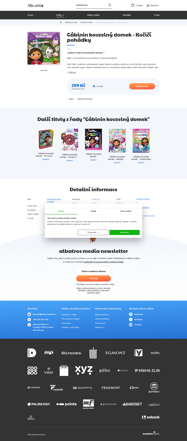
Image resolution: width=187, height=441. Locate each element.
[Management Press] (48, 353)
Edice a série (93, 15)
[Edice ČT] (134, 387)
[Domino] (31, 353)
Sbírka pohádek (142, 207)
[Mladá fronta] (88, 404)
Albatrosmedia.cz (102, 315)
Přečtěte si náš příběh (70, 327)
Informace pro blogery (70, 319)
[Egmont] (115, 353)
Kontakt (127, 15)
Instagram (138, 314)
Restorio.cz (99, 327)
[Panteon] (154, 387)
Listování (43, 70)
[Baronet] (132, 404)
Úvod (30, 15)
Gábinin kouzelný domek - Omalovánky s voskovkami (70, 157)
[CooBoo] (32, 370)
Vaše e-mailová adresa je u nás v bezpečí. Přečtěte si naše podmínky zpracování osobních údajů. (93, 290)
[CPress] (122, 370)
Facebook (138, 319)
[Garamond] (108, 404)
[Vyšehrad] (33, 387)
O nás (157, 15)
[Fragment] (111, 387)
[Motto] (155, 353)
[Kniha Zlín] (147, 370)
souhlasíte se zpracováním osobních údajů (103, 262)
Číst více (72, 72)
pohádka (50, 202)
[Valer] (93, 353)
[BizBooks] (71, 353)
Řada (71, 99)
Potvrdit (93, 278)
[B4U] (82, 387)
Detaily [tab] (93, 211)
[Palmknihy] (38, 404)
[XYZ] (84, 370)
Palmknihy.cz (100, 323)
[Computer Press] (64, 370)
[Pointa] (66, 404)
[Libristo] (154, 404)
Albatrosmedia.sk (102, 319)
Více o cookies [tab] (125, 211)
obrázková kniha (54, 199)
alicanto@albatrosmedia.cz (44, 314)
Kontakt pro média (68, 315)
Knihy (59, 15)
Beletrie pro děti (71, 22)
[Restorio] (31, 417)
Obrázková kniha (87, 22)
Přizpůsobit (92, 232)
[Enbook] (151, 417)
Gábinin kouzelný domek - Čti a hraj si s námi (46, 156)
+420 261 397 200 (40, 319)
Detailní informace (85, 99)
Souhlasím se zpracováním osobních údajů (95, 284)
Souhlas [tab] (61, 211)
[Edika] (105, 370)
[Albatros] (138, 353)
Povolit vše (124, 232)
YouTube (138, 325)
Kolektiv (71, 45)
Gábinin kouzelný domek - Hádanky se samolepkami (117, 159)
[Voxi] (48, 370)
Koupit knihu (142, 86)
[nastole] (56, 387)
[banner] (39, 5)
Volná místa (66, 323)
